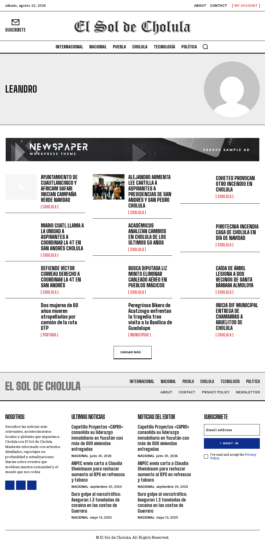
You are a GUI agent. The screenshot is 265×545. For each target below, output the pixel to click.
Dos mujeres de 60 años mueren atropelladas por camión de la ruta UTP (59, 316)
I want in (229, 443)
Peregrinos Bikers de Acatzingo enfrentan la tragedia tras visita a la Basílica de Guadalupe (150, 316)
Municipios (139, 335)
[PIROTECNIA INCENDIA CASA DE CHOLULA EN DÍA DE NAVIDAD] (196, 235)
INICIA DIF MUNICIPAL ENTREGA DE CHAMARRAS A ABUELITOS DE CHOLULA (237, 316)
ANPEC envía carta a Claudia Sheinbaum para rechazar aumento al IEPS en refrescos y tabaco (98, 471)
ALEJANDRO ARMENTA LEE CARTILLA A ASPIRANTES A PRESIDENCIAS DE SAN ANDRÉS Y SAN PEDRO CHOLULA (149, 191)
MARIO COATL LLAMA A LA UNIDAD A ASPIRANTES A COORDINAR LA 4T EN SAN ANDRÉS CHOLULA (62, 236)
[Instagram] (20, 485)
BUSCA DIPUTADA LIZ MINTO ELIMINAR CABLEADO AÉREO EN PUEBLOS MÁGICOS (147, 276)
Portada (49, 335)
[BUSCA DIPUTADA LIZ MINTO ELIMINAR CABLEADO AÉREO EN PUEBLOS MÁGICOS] (108, 278)
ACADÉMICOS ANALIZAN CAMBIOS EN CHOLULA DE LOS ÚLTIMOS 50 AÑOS (147, 234)
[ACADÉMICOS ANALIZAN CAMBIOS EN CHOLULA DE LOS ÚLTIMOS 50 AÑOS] (108, 235)
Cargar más (130, 352)
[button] (205, 46)
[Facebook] (9, 485)
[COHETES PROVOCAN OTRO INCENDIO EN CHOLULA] (196, 187)
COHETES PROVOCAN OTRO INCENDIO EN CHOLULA (235, 184)
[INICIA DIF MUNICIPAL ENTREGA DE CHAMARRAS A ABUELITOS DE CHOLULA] (196, 315)
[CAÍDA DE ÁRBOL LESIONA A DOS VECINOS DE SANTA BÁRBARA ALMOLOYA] (196, 278)
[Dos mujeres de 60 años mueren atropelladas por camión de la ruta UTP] (21, 315)
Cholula (49, 207)
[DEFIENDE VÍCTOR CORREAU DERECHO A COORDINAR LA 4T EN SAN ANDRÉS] (21, 278)
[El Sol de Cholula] (132, 26)
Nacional (79, 456)
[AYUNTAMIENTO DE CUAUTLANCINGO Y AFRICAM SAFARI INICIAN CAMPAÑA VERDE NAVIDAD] (21, 187)
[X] (31, 485)
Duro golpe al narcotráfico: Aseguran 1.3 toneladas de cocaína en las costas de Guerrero (96, 502)
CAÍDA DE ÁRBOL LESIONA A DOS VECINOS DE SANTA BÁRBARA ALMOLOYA (234, 276)
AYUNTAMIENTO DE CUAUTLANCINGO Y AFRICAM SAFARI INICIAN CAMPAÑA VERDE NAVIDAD (59, 188)
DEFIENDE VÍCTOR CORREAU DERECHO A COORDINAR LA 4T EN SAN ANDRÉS (61, 276)
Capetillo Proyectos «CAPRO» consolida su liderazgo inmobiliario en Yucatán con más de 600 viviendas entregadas (97, 438)
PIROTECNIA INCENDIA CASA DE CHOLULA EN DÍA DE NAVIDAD (237, 232)
